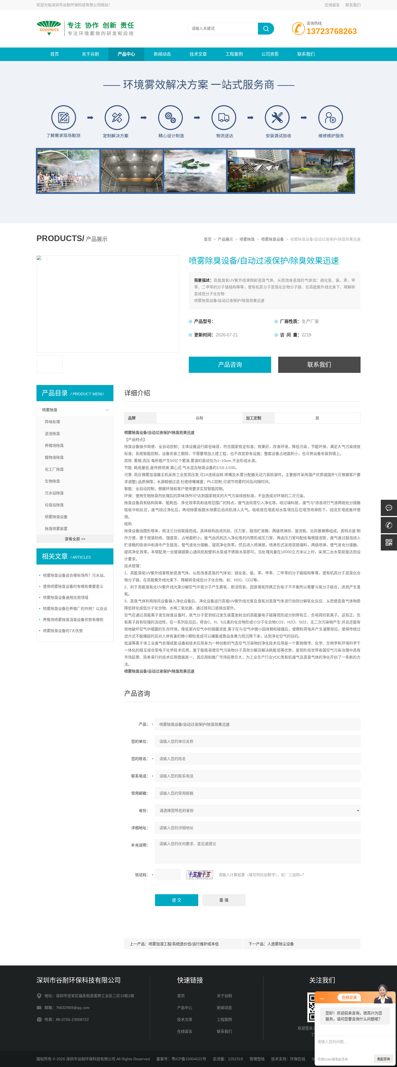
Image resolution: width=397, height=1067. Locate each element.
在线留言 (332, 5)
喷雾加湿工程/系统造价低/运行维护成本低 (184, 944)
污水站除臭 (54, 493)
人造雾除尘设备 (280, 944)
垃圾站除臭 (54, 505)
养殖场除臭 (54, 445)
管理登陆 (257, 1059)
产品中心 (126, 54)
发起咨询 (383, 1059)
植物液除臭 (54, 457)
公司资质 (270, 54)
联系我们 (353, 5)
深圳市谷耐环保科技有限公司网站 (80, 5)
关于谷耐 (90, 54)
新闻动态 (162, 54)
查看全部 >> (75, 539)
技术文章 (198, 54)
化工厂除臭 (54, 469)
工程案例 (234, 54)
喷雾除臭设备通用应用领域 (65, 597)
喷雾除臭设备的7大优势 (63, 631)
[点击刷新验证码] (199, 874)
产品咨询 (230, 364)
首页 (54, 54)
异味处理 (52, 422)
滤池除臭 (52, 433)
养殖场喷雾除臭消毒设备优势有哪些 (73, 619)
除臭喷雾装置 (56, 528)
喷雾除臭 (247, 239)
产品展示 (225, 239)
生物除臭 (52, 481)
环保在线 (297, 1059)
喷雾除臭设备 (272, 239)
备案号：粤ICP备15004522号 (181, 1059)
